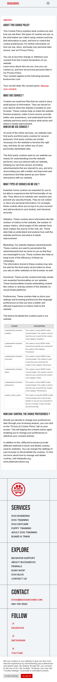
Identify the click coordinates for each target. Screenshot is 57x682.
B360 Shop (18, 570)
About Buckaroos (23, 562)
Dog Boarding (20, 515)
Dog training (20, 520)
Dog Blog (17, 574)
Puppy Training (21, 528)
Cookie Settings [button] (11, 676)
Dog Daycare (19, 524)
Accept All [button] (26, 676)
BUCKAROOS (13, 3)
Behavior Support (23, 558)
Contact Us (19, 578)
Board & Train (20, 536)
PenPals (16, 566)
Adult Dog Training (24, 532)
